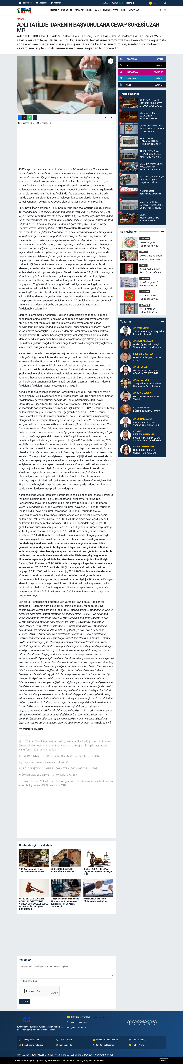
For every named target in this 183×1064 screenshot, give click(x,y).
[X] (134, 1022)
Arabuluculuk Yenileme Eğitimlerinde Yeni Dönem (95, 900)
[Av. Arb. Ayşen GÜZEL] (125, 449)
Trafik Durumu (138, 1040)
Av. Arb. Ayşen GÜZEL (143, 446)
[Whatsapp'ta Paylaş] (29, 117)
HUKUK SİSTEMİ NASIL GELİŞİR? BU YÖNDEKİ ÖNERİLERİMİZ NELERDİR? (146, 451)
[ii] (62, 452)
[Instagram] (139, 1022)
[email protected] (99, 1017)
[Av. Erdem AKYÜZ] (125, 409)
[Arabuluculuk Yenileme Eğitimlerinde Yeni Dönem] (98, 887)
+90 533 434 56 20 (79, 1022)
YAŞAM (143, 265)
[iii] (81, 456)
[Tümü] (162, 231)
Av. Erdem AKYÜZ (141, 407)
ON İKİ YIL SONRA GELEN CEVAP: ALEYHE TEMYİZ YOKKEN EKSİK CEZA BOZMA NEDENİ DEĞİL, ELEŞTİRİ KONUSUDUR (33, 903)
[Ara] (160, 10)
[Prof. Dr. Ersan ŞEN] (125, 357)
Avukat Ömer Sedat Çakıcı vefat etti (150, 271)
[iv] (87, 579)
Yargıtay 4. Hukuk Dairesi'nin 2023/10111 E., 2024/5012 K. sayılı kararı (149, 310)
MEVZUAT (134, 10)
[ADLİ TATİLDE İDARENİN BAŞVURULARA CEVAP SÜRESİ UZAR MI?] (66, 85)
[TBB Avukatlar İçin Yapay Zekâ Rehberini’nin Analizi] (34, 858)
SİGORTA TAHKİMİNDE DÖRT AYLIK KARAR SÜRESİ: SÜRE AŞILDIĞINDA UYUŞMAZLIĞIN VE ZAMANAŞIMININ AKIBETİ (148, 439)
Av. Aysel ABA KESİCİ (143, 341)
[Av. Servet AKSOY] (125, 396)
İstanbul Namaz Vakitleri (107, 1040)
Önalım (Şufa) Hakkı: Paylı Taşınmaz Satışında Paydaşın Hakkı (97, 871)
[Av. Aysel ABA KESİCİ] (125, 343)
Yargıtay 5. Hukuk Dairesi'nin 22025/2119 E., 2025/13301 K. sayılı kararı (150, 297)
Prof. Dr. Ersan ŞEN (143, 354)
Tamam (163, 1060)
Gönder (25, 1001)
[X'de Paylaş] (24, 117)
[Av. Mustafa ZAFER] (125, 422)
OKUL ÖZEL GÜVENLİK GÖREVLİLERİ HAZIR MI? (63, 870)
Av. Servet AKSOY (142, 393)
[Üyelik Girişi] (164, 3)
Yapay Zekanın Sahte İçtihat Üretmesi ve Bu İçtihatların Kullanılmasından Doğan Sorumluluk (65, 902)
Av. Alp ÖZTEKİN (141, 380)
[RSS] (154, 1022)
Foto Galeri (27, 3)
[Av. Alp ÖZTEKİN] (125, 383)
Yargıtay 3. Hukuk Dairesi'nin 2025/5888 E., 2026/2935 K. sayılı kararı (149, 244)
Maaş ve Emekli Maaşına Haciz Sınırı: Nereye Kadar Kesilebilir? (150, 257)
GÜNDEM (99, 1055)
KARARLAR (67, 10)
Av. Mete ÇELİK (140, 367)
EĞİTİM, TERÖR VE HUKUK (146, 410)
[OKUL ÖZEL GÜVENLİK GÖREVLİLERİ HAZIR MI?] (66, 858)
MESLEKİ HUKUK (83, 10)
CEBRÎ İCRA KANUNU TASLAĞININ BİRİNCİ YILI (146, 424)
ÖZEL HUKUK (119, 10)
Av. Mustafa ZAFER (142, 419)
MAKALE (54, 10)
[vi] (109, 722)
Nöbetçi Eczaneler (31, 1040)
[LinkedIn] (144, 1022)
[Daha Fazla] (35, 117)
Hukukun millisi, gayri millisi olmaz (147, 359)
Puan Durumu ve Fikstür (32, 1045)
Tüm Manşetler (65, 1045)
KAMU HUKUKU (103, 10)
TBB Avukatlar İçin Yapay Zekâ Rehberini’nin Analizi (31, 870)
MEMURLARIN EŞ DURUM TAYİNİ (146, 398)
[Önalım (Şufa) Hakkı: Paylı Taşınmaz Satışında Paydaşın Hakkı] (98, 858)
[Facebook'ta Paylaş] (20, 117)
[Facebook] (129, 1022)
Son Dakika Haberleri (105, 1045)
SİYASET (109, 1055)
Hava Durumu (66, 1040)
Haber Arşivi (138, 1045)
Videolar (42, 3)
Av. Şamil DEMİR (141, 328)
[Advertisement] (67, 146)
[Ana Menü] (165, 10)
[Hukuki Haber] (24, 10)
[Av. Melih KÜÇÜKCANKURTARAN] (125, 435)
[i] (64, 347)
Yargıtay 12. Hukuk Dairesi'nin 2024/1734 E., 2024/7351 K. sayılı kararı (149, 284)
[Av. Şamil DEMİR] (125, 330)
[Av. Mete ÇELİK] (125, 370)
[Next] (149, 1022)
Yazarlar (57, 3)
